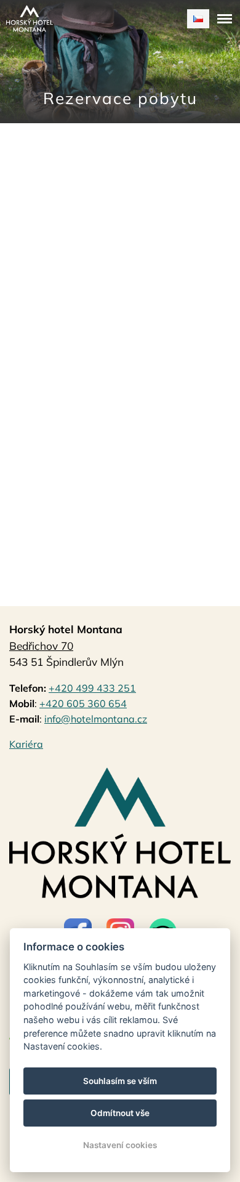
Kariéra (26, 744)
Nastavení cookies (120, 1145)
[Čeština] (198, 18)
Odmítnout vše (120, 1113)
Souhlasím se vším (120, 1081)
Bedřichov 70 (41, 645)
